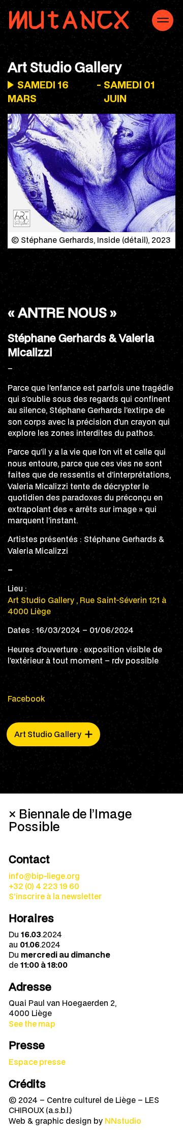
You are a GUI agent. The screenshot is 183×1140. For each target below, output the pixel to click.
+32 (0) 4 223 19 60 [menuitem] (44, 886)
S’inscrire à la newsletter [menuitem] (55, 896)
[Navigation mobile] (162, 20)
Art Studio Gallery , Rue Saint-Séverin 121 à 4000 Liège (87, 605)
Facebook (26, 698)
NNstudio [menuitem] (123, 1121)
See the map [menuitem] (32, 1024)
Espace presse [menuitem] (37, 1062)
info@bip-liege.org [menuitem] (44, 876)
